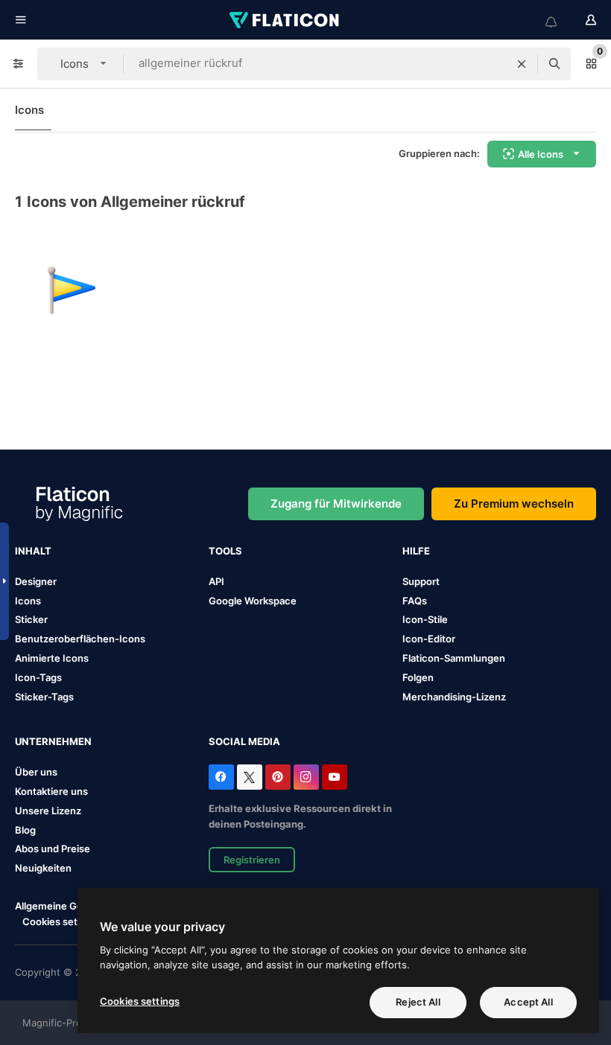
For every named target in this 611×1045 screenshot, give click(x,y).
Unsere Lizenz (48, 810)
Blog (25, 830)
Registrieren (252, 860)
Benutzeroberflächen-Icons (80, 639)
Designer (36, 581)
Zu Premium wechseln (514, 503)
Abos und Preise (52, 848)
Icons (29, 110)
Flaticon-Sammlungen (453, 658)
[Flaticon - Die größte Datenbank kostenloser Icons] (285, 20)
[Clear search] (521, 64)
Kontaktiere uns (51, 791)
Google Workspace (253, 601)
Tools (225, 551)
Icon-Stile (425, 619)
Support (421, 581)
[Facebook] (221, 777)
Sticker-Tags (44, 697)
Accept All (528, 1002)
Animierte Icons (52, 658)
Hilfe (416, 551)
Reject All (418, 1002)
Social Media (244, 741)
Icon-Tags (38, 677)
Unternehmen (53, 741)
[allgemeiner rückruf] (71, 290)
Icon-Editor (428, 639)
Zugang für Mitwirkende (336, 503)
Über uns (36, 772)
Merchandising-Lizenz (454, 697)
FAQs (414, 601)
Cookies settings (61, 921)
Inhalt (33, 551)
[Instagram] (306, 777)
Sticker (31, 619)
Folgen (418, 677)
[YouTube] (334, 777)
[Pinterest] (278, 777)
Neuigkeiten (43, 868)
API (216, 581)
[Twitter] (249, 777)
